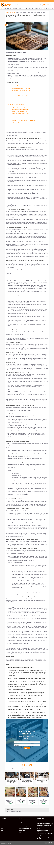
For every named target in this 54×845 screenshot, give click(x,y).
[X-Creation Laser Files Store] (6, 4)
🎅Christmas (3, 8)
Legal (20, 832)
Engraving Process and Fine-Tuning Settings (15, 104)
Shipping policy (22, 830)
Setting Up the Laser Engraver (17, 100)
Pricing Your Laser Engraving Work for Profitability (44, 838)
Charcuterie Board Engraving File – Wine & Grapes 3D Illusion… (21, 799)
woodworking (31, 768)
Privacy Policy (21, 822)
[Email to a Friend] (27, 765)
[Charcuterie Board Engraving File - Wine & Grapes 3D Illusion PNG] (21, 792)
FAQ (8, 127)
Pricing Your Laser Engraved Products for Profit (42, 780)
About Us (3, 824)
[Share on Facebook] (23, 765)
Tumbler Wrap (21, 8)
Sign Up (27, 748)
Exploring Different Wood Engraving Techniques (21, 113)
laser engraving (26, 768)
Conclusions (9, 125)
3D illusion (36, 8)
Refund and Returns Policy (24, 824)
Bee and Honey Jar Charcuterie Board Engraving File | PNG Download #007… (10, 800)
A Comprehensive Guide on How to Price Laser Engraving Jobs (45, 834)
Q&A (43, 8)
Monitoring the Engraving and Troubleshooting (20, 109)
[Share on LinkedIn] (31, 765)
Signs (40, 8)
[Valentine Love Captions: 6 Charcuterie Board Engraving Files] (33, 792)
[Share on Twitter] (25, 765)
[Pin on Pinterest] (29, 765)
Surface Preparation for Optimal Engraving (20, 92)
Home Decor (9, 8)
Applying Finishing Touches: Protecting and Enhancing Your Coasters (25, 122)
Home (7, 12)
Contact (2, 826)
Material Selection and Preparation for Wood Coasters (17, 85)
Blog (46, 8)
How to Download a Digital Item (25, 828)
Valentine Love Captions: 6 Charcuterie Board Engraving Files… (32, 800)
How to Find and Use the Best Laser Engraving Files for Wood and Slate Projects (27, 781)
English (49, 8)
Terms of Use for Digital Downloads (26, 826)
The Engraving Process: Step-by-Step (19, 107)
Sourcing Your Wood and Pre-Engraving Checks (21, 90)
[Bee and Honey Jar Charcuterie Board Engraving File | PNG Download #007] (10, 792)
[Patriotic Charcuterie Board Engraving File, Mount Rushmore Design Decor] (44, 792)
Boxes (26, 8)
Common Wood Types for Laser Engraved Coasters (21, 88)
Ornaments (30, 8)
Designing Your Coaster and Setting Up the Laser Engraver (18, 95)
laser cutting (22, 768)
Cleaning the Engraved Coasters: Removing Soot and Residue (23, 120)
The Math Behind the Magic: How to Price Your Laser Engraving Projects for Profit (12, 781)
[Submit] (39, 5)
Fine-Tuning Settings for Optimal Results (19, 111)
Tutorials (13, 12)
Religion (15, 8)
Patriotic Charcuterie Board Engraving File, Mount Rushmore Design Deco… (43, 800)
